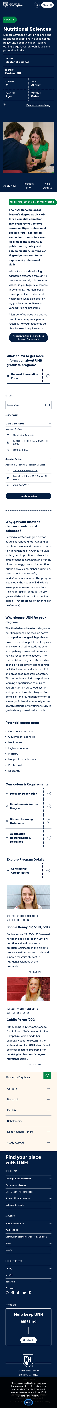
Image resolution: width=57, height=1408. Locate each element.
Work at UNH (12, 1230)
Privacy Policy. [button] (32, 1395)
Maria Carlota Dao (15, 423)
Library (9, 1268)
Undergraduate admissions (18, 1178)
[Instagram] (8, 1292)
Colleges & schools (15, 1205)
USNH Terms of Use (28, 1375)
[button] (47, 376)
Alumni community (15, 1223)
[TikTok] (19, 1292)
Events (9, 1250)
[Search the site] (37, 5)
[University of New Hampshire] (14, 5)
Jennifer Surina (14, 459)
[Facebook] (13, 1292)
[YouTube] (25, 1292)
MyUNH (9, 1275)
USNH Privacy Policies (28, 1370)
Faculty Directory (28, 496)
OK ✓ (28, 1402)
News (8, 1243)
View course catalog (38, 105)
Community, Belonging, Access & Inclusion (26, 1236)
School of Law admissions (18, 1198)
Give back (28, 1340)
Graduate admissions (16, 1185)
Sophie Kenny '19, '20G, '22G (28, 927)
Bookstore (10, 1281)
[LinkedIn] (30, 1292)
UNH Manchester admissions (19, 1191)
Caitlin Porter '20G (21, 1019)
